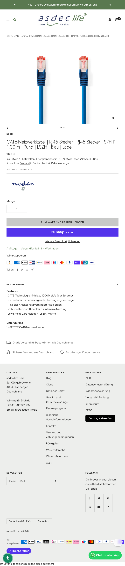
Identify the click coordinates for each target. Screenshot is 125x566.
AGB (48, 462)
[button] (8, 558)
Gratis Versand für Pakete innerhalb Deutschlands (43, 342)
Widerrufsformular (57, 456)
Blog (48, 378)
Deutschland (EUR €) (20, 521)
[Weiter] (117, 128)
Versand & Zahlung (97, 397)
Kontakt (51, 426)
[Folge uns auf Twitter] (98, 498)
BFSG (88, 410)
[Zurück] (8, 128)
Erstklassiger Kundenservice (83, 352)
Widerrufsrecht (55, 450)
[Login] (109, 19)
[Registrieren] (54, 481)
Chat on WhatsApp (108, 555)
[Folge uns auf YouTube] (98, 507)
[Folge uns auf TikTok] (107, 507)
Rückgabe (52, 443)
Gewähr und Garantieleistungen (57, 400)
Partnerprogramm (57, 408)
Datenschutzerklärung (99, 384)
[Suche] (14, 19)
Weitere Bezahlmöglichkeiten (62, 241)
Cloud (49, 384)
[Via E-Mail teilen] (32, 270)
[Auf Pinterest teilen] (22, 270)
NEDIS (10, 134)
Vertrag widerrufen (100, 418)
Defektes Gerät (55, 390)
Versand (25, 163)
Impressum (92, 404)
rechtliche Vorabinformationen (58, 417)
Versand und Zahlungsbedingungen (60, 434)
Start (9, 35)
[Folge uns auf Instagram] (107, 498)
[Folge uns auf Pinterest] (89, 507)
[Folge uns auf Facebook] (89, 498)
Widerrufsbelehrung (97, 390)
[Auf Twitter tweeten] (27, 270)
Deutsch (42, 521)
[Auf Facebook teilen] (17, 270)
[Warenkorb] (116, 19)
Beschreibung (15, 284)
